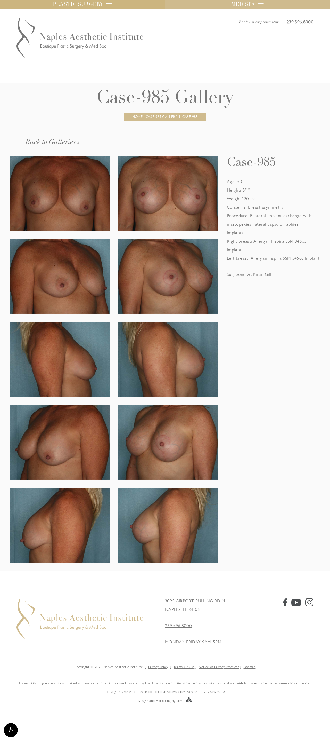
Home (137, 117)
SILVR (181, 701)
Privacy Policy (158, 667)
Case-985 (190, 117)
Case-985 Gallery (161, 117)
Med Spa (243, 4)
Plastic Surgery (78, 4)
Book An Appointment (258, 22)
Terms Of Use (184, 667)
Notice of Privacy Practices (219, 667)
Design (143, 701)
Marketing (163, 701)
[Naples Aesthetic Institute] (79, 638)
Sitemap (249, 667)
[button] (11, 730)
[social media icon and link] (285, 605)
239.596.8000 (178, 625)
